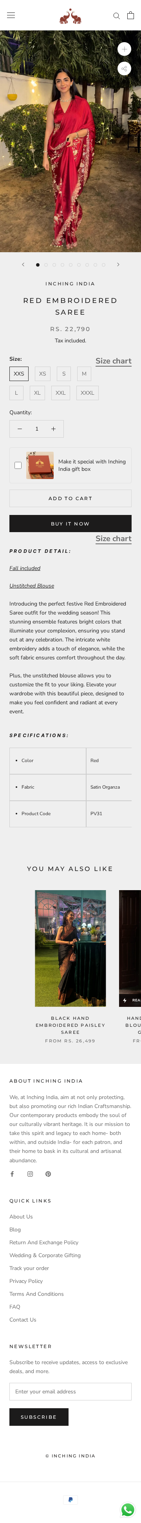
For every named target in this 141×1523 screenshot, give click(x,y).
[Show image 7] (87, 265)
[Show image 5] (70, 265)
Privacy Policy (26, 1281)
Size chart (114, 361)
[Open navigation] (11, 15)
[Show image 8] (95, 265)
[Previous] (23, 264)
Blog (15, 1229)
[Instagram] (30, 1173)
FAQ (14, 1307)
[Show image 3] (54, 265)
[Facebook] (12, 1173)
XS (42, 374)
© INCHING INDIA (70, 1456)
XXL (61, 393)
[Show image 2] (46, 265)
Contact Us (22, 1319)
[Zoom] (124, 49)
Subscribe (39, 1417)
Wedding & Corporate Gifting (45, 1255)
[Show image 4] (62, 265)
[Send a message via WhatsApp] (128, 1510)
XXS (19, 374)
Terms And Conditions (36, 1294)
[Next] (118, 264)
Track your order (29, 1268)
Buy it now (70, 524)
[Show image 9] (103, 265)
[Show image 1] (38, 265)
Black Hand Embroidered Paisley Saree (70, 1025)
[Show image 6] (79, 265)
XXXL (87, 393)
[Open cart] (130, 15)
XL (37, 393)
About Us (21, 1216)
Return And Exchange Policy (43, 1242)
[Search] (116, 15)
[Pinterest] (48, 1173)
